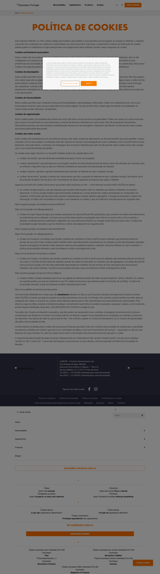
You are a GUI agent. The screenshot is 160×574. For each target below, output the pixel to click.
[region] (81, 73)
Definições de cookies (70, 83)
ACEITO (88, 83)
